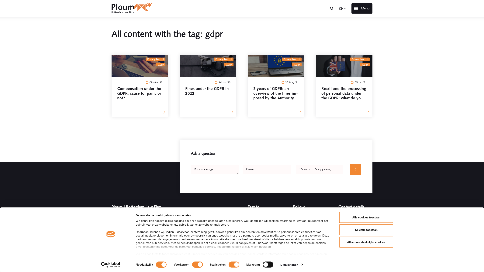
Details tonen (289, 264)
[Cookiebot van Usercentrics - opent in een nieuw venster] (110, 264)
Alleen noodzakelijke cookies (366, 242)
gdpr (161, 64)
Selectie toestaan (366, 229)
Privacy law (153, 59)
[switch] (197, 264)
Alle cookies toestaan (366, 217)
